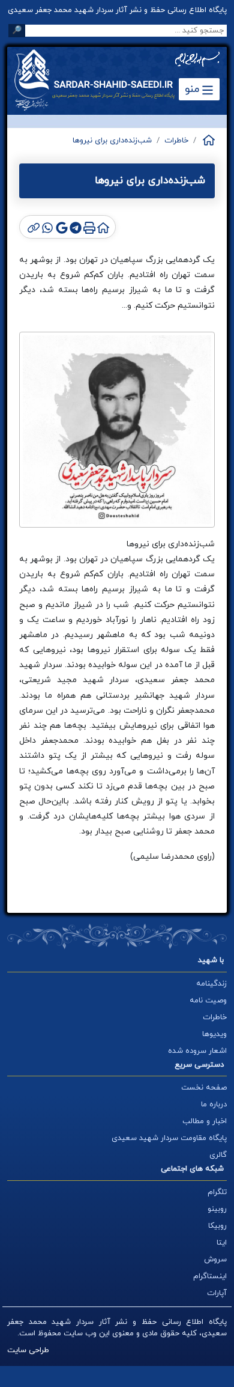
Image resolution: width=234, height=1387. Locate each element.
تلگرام (217, 1192)
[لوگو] (103, 80)
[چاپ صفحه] (88, 226)
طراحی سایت (28, 1350)
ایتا (222, 1242)
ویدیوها (214, 1034)
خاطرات (176, 140)
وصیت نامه (208, 1000)
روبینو (217, 1209)
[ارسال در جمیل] (60, 226)
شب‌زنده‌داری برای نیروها (112, 140)
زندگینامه (211, 983)
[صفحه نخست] (208, 140)
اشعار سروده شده (197, 1051)
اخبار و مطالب (204, 1121)
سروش (215, 1259)
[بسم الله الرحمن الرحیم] (197, 59)
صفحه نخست (204, 1087)
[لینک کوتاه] (33, 226)
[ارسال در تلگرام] (75, 226)
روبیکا (217, 1226)
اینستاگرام (210, 1276)
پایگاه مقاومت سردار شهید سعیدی (169, 1138)
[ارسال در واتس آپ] (46, 226)
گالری (218, 1155)
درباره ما (214, 1104)
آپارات (217, 1293)
